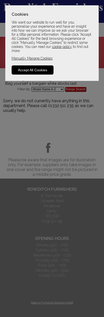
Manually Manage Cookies (32, 58)
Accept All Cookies (32, 70)
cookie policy (62, 47)
